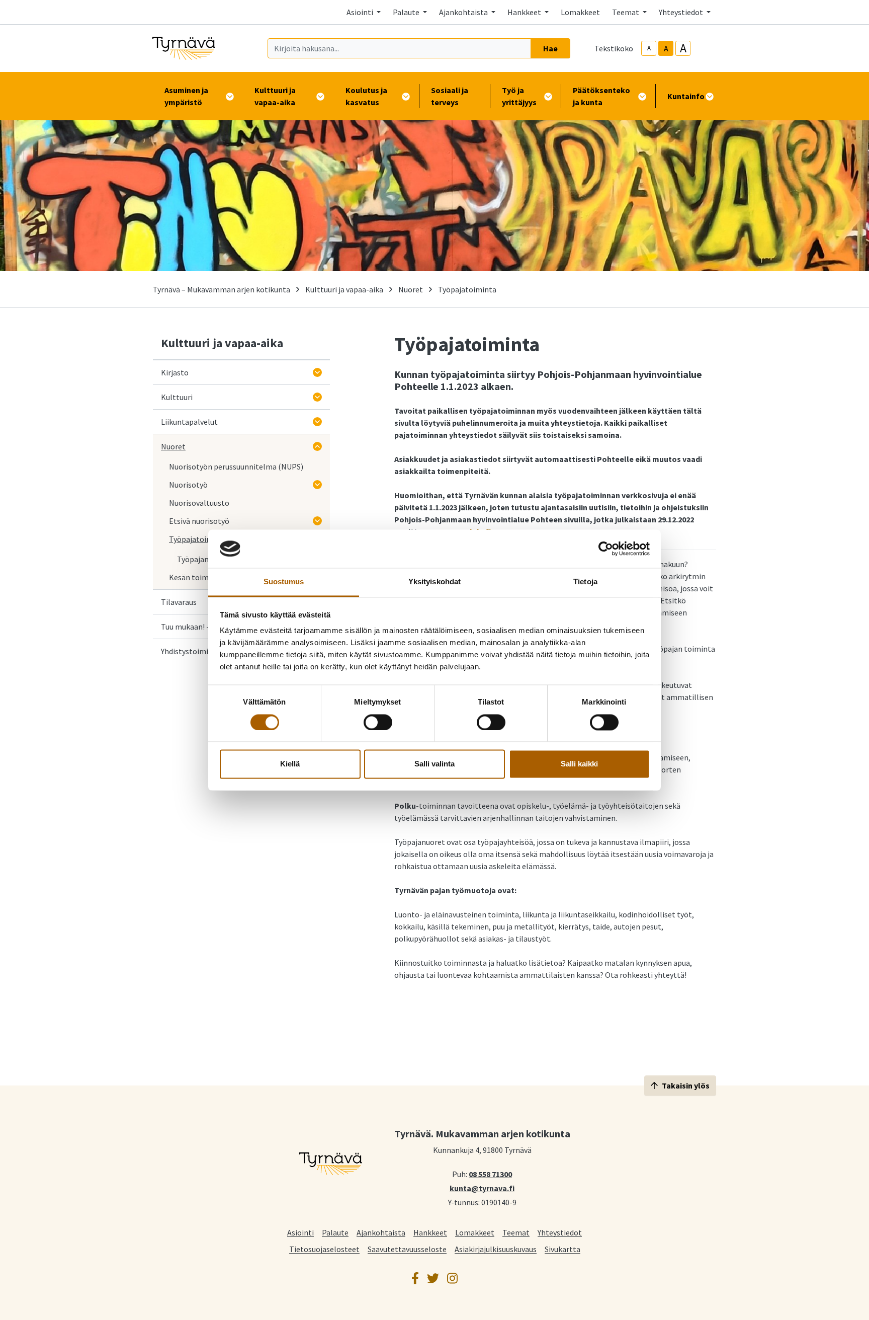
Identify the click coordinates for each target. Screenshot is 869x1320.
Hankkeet (430, 1232)
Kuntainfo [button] (686, 96)
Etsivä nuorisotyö (199, 521)
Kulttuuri (177, 397)
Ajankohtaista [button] (464, 12)
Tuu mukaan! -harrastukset (207, 627)
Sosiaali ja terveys (449, 96)
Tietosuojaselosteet (324, 1249)
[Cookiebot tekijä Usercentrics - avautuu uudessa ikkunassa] (606, 548)
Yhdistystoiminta (190, 651)
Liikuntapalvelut (189, 422)
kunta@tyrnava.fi (482, 1187)
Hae (550, 48)
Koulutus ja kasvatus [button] (366, 96)
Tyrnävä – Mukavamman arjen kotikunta (221, 289)
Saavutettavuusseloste (407, 1249)
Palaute (335, 1232)
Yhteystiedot (560, 1232)
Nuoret (410, 289)
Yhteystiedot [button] (682, 12)
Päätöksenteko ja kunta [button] (601, 96)
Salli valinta (434, 764)
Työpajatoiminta (198, 539)
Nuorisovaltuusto (199, 503)
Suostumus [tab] (284, 582)
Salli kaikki (579, 764)
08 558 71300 (490, 1173)
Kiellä (290, 764)
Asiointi (300, 1232)
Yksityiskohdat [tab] (434, 582)
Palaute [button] (407, 12)
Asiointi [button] (360, 12)
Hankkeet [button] (525, 12)
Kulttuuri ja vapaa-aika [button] (275, 96)
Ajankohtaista (381, 1232)
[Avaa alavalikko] (317, 372)
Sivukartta (562, 1249)
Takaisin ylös (686, 1085)
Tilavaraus (179, 602)
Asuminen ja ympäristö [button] (186, 96)
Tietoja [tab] (585, 582)
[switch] (378, 722)
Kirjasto (175, 372)
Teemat (516, 1232)
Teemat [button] (626, 12)
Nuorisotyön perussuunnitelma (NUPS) (236, 466)
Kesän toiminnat (198, 577)
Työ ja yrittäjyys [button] (519, 96)
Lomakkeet (580, 12)
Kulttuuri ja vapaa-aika (344, 289)
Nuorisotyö (188, 485)
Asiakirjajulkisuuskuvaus (496, 1249)
